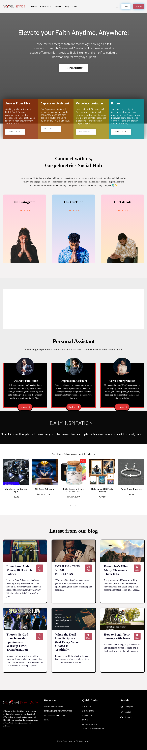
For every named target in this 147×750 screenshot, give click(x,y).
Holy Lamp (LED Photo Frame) (102, 490)
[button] (117, 6)
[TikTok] (121, 712)
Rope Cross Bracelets (131, 489)
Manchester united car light (16, 490)
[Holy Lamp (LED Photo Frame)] (102, 472)
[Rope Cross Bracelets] (131, 472)
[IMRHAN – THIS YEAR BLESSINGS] (73, 551)
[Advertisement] (73, 309)
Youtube (128, 717)
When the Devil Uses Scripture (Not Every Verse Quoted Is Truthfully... (67, 642)
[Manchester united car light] (16, 472)
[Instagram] (121, 707)
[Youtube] (121, 717)
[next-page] (75, 506)
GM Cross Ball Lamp (44, 489)
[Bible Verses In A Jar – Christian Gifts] (74, 472)
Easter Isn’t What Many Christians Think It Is (116, 570)
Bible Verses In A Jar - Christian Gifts (73, 490)
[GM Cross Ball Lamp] (45, 472)
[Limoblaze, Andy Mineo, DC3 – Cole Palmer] (25, 551)
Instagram (129, 707)
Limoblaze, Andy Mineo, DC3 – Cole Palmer (19, 570)
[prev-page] (70, 506)
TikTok (128, 712)
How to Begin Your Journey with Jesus (117, 636)
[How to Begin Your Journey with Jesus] (122, 619)
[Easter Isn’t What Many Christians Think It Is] (122, 551)
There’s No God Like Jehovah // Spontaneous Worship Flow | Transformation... (18, 642)
